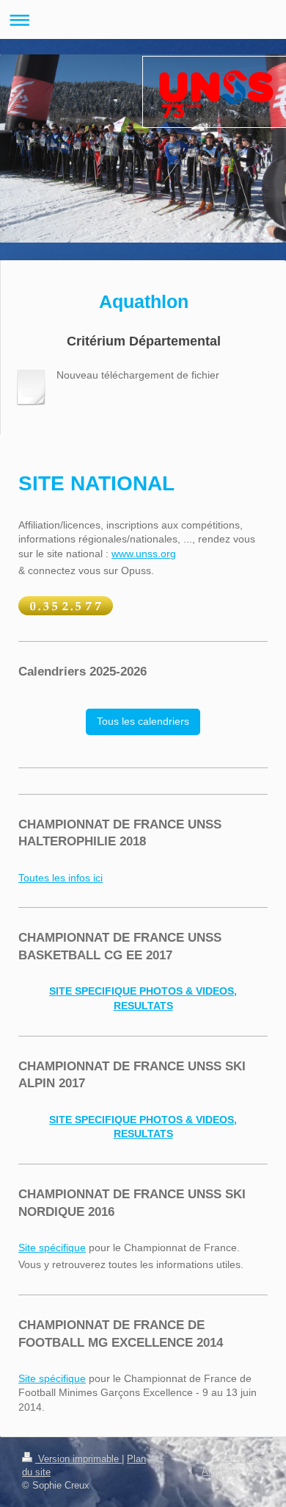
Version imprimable (78, 1458)
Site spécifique (52, 1247)
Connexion (241, 1458)
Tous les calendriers (143, 721)
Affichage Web (233, 1471)
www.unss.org (143, 553)
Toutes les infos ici (60, 878)
